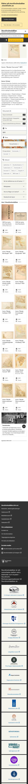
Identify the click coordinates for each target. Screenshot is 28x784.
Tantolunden (15, 151)
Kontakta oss (4, 530)
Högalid (20, 170)
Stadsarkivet (23, 63)
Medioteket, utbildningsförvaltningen (10, 508)
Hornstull (6, 154)
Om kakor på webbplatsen (8, 540)
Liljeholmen (6, 165)
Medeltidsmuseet (5, 515)
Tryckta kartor (7, 167)
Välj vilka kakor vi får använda (12, 25)
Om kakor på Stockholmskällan (9, 14)
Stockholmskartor (17, 165)
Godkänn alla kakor (9, 19)
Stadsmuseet (4, 512)
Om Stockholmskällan (7, 534)
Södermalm (6, 173)
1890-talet (15, 173)
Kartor (13, 170)
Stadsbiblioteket (5, 519)
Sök (26, 36)
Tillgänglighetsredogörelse (8, 537)
